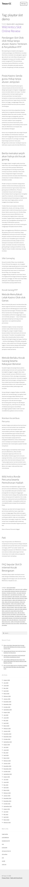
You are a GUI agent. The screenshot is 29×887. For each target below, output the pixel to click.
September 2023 (8, 774)
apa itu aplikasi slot (10, 589)
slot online (4, 854)
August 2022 (7, 809)
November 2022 (7, 801)
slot (3, 844)
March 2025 (6, 725)
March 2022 (6, 819)
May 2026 (6, 688)
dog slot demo (10, 607)
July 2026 (6, 683)
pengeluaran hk (6, 841)
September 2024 (8, 742)
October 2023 (7, 771)
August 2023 (7, 777)
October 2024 (7, 739)
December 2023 (7, 766)
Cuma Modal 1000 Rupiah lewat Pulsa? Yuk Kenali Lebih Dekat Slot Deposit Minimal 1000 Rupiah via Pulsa (15, 661)
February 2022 (7, 822)
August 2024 (7, 744)
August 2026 (7, 680)
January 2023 (7, 795)
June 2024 (6, 750)
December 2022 (7, 798)
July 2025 (6, 715)
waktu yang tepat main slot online (10, 623)
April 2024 (6, 755)
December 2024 (7, 734)
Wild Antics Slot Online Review (11, 29)
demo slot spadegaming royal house (11, 605)
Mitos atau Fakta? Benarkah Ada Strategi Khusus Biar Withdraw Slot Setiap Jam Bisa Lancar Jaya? (14, 647)
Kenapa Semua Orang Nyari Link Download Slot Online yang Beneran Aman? (14, 656)
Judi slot (4, 864)
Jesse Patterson (19, 24)
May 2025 (6, 720)
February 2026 (7, 696)
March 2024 (6, 758)
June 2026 (6, 685)
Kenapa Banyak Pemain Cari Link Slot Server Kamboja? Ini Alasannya (15, 651)
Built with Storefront (16, 878)
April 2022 (6, 817)
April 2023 (6, 787)
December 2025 (7, 701)
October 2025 (7, 707)
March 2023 (6, 790)
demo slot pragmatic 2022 (17, 603)
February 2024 (7, 760)
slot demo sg (18, 616)
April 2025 (6, 723)
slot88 (3, 861)
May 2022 (6, 814)
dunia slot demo (19, 607)
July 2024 (6, 747)
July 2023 (6, 779)
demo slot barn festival (18, 598)
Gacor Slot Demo (11, 587)
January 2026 (7, 699)
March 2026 (6, 693)
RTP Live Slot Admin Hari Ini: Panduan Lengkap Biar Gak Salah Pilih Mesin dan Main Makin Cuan (15, 667)
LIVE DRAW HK (5, 837)
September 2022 (8, 806)
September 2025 (8, 709)
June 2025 (6, 717)
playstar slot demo (9, 616)
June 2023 (6, 782)
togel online (5, 834)
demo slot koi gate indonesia (12, 602)
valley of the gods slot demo (18, 621)
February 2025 (7, 728)
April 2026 (6, 691)
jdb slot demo (21, 612)
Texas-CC (6, 3)
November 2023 (7, 769)
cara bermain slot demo (16, 594)
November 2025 (7, 704)
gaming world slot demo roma (9, 612)
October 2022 (7, 803)
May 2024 (6, 752)
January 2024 (7, 763)
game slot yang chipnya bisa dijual (14, 611)
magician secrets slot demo (9, 614)
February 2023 (7, 793)
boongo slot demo (11, 593)
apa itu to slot (19, 589)
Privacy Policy (5, 878)
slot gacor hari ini (6, 851)
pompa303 (4, 847)
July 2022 (6, 811)
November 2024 (7, 736)
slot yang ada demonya (12, 620)
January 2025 (7, 731)
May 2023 (6, 785)
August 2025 (7, 712)
